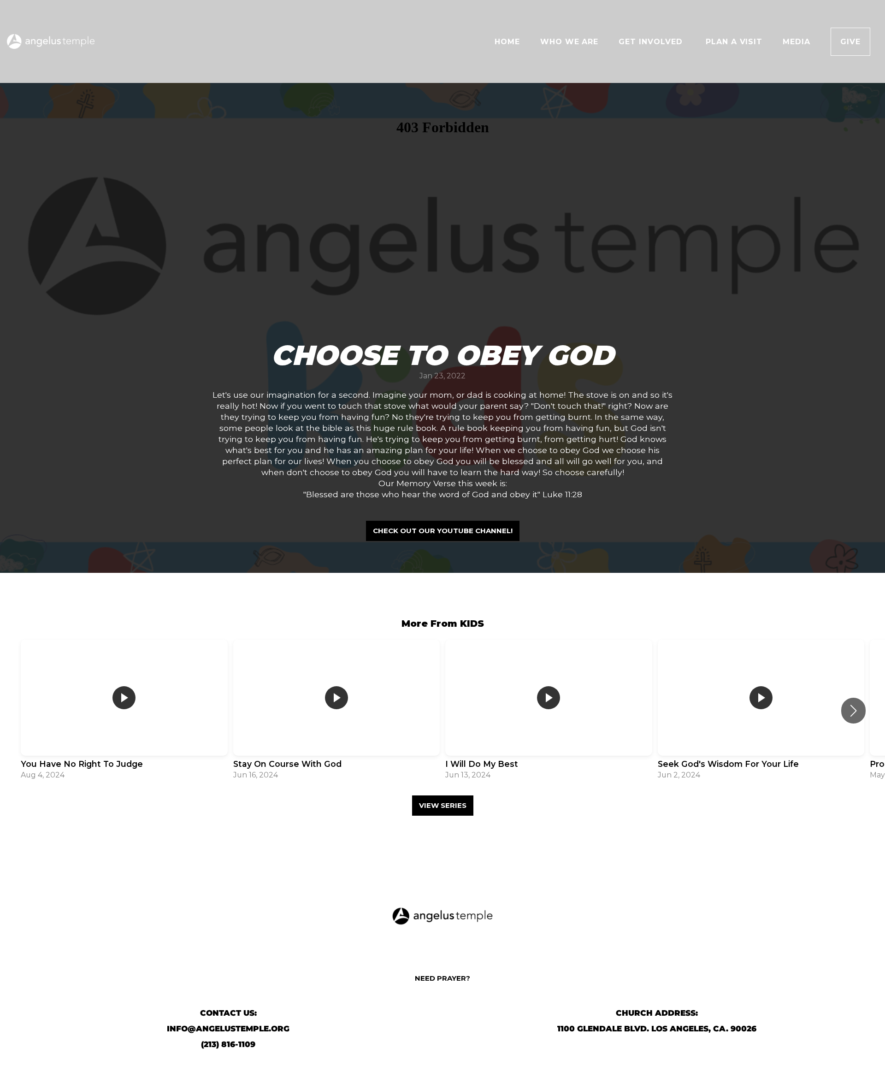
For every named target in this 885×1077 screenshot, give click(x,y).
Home (507, 41)
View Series (442, 805)
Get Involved (652, 41)
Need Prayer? (442, 978)
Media (796, 41)
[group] (124, 711)
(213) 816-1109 (228, 1044)
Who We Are (569, 41)
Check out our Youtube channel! (443, 530)
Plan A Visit (734, 41)
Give (850, 41)
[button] (853, 710)
